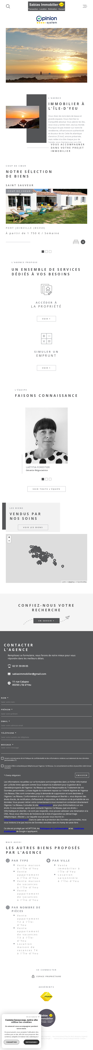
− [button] (9, 540)
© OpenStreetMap (81, 582)
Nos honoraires (58, 1036)
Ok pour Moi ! (31, 1042)
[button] (43, 74)
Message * (7, 745)
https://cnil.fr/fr (46, 805)
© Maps (71, 582)
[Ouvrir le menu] (85, 6)
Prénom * (7, 709)
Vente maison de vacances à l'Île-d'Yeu (29, 884)
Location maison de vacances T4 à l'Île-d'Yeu (28, 948)
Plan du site (69, 1036)
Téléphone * (8, 733)
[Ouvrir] (8, 6)
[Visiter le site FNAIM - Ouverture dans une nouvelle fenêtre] (46, 996)
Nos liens (63, 1039)
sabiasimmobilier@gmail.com (29, 673)
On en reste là (31, 1017)
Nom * (5, 698)
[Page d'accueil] (47, 6)
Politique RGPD (73, 1039)
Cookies (82, 1038)
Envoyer (82, 775)
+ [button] (9, 537)
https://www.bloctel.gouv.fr (16, 819)
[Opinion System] (46, 23)
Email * (5, 721)
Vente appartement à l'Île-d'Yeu (28, 874)
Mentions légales (80, 1036)
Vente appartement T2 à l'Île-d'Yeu (28, 920)
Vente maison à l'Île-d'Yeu (29, 867)
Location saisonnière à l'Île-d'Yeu (68, 878)
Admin (56, 1039)
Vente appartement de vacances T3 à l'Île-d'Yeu (28, 934)
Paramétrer (11, 1042)
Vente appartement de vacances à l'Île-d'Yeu (28, 895)
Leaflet (64, 582)
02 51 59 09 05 (20, 666)
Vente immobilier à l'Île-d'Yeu (69, 868)
